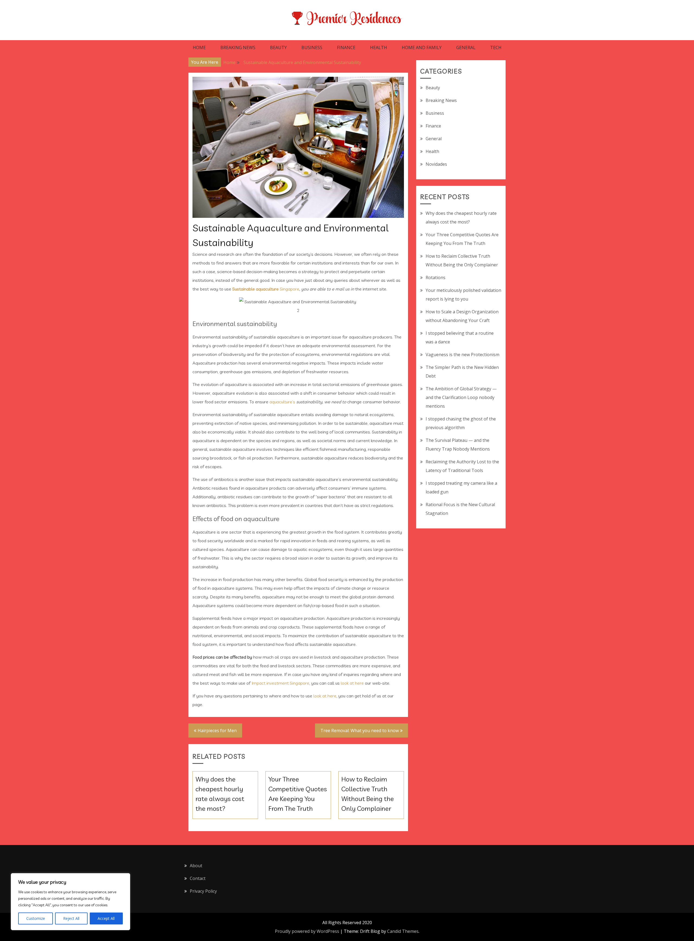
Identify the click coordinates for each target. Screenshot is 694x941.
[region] (70, 901)
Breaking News (237, 47)
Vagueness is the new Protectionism (462, 355)
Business (311, 47)
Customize (35, 918)
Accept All (106, 918)
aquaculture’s (282, 401)
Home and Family (422, 47)
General (465, 47)
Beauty (278, 47)
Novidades (436, 164)
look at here (352, 683)
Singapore (265, 289)
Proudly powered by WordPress (307, 931)
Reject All (71, 918)
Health (378, 47)
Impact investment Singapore (280, 683)
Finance (346, 47)
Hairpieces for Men (217, 730)
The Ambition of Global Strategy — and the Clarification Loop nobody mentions (461, 397)
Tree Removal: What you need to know (359, 730)
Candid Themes (403, 931)
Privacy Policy (203, 891)
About (196, 866)
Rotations (435, 277)
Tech (496, 47)
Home (199, 47)
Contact (197, 878)
